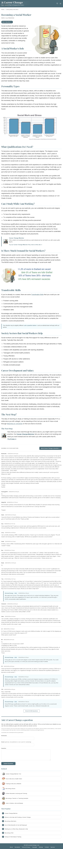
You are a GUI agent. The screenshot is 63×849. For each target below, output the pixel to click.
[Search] (57, 3)
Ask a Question (6, 22)
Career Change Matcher (16, 238)
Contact (47, 847)
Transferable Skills (37, 294)
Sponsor (53, 847)
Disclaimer (17, 847)
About (11, 847)
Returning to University (14, 424)
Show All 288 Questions (31, 711)
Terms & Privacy (26, 847)
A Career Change (12, 2)
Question (3, 748)
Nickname (4, 735)
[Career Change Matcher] (3, 436)
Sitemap (41, 847)
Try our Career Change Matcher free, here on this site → (25, 244)
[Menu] (60, 3)
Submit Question (8, 763)
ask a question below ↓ (30, 325)
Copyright (34, 847)
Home (2, 9)
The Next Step (7, 428)
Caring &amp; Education (12, 9)
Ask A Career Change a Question (50, 448)
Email (16, 742)
